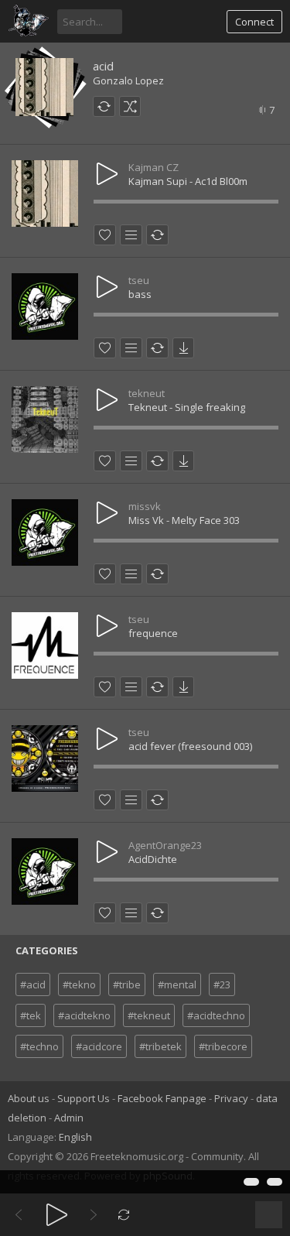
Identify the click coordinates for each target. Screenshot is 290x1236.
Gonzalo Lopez (128, 80)
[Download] (183, 347)
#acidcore (99, 1046)
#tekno (79, 984)
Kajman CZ (153, 167)
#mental (177, 984)
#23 (221, 984)
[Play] (56, 1214)
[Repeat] (124, 1214)
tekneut (146, 393)
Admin (69, 1118)
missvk (144, 506)
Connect (254, 22)
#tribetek (160, 1046)
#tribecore (223, 1046)
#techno (39, 1046)
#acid (33, 984)
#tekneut (149, 1015)
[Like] (105, 234)
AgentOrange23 (165, 845)
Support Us (83, 1098)
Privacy (231, 1098)
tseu (138, 280)
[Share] (104, 106)
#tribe (127, 984)
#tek (30, 1015)
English (75, 1137)
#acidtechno (216, 1015)
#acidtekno (84, 1015)
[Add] (131, 234)
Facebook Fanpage (162, 1098)
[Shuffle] (130, 106)
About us (28, 1098)
